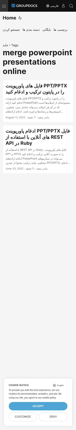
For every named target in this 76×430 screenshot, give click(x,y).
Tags (14, 45)
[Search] (71, 6)
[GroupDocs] (24, 6)
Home (9, 18)
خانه (5, 45)
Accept (38, 406)
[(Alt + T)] (20, 18)
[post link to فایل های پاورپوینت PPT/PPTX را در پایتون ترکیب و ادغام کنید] (38, 101)
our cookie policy (47, 397)
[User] (63, 6)
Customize (23, 416)
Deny (53, 416)
